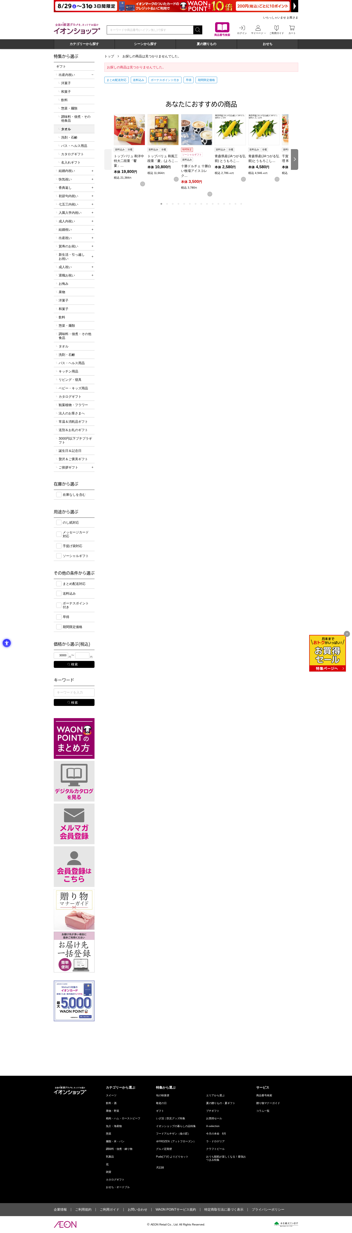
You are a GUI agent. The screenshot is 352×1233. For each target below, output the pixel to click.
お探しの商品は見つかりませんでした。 (151, 56)
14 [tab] (235, 204)
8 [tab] (201, 204)
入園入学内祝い (70, 212)
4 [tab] (178, 204)
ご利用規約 (83, 1209)
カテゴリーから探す (84, 44)
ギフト (61, 66)
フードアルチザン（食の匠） (173, 1133)
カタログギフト (72, 154)
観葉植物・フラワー (73, 405)
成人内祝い (67, 221)
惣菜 (108, 1133)
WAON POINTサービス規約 (176, 1209)
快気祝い (65, 179)
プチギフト (212, 1110)
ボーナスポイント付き (165, 80)
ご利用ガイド (109, 1209)
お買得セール (214, 1118)
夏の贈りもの (206, 44)
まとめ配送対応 (116, 80)
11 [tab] (218, 204)
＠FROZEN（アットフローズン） (176, 1141)
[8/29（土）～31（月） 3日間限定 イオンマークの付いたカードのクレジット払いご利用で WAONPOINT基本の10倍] (176, 6)
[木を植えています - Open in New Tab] (286, 1224)
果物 (62, 292)
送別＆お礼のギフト (73, 430)
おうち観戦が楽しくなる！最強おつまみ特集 (226, 1158)
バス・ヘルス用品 (74, 145)
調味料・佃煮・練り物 (119, 1148)
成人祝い (65, 267)
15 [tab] (241, 204)
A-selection (212, 1126)
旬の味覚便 (162, 1095)
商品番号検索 (264, 1095)
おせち (268, 44)
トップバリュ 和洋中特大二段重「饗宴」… (129, 160)
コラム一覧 (263, 1110)
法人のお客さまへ (72, 413)
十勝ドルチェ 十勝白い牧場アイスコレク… (196, 170)
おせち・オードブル (118, 1187)
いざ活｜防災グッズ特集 (170, 1118)
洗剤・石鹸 (69, 137)
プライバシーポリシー (268, 1209)
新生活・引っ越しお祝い (72, 256)
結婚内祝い (67, 171)
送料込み (138, 80)
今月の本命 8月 (216, 1133)
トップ (109, 56)
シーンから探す (145, 44)
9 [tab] (207, 204)
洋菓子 (66, 83)
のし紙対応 (71, 522)
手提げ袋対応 (72, 546)
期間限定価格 (206, 80)
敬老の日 (161, 1103)
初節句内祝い (68, 196)
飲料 (64, 100)
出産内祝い (67, 74)
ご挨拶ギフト (68, 467)
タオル (63, 346)
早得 (188, 80)
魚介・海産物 (114, 1126)
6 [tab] (190, 204)
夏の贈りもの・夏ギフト (220, 1103)
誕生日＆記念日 (70, 450)
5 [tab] (184, 204)
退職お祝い (67, 275)
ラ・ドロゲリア (215, 1141)
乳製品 (110, 1156)
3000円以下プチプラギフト (75, 440)
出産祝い (65, 238)
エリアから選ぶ (215, 1095)
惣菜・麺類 (69, 108)
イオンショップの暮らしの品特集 (176, 1126)
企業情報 (60, 1209)
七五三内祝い (68, 204)
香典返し (65, 187)
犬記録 (160, 1167)
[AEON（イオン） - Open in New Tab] (65, 1224)
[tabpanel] (130, 150)
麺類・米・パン (115, 1141)
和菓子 (66, 91)
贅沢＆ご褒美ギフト (73, 459)
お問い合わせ (137, 1209)
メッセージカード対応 (76, 534)
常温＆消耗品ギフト (73, 421)
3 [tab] (173, 204)
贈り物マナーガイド (268, 1103)
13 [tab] (230, 204)
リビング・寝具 (70, 379)
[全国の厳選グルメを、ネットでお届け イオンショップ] (77, 28)
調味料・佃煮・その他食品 (75, 118)
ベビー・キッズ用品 (73, 388)
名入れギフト (71, 162)
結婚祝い (65, 229)
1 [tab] (161, 204)
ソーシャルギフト (76, 556)
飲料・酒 (111, 1103)
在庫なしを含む (74, 494)
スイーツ (111, 1095)
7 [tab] (195, 204)
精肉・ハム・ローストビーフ (123, 1118)
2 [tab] (167, 204)
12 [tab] (224, 204)
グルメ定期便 (164, 1148)
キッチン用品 (68, 371)
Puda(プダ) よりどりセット (172, 1156)
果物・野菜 (112, 1110)
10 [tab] (212, 204)
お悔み (63, 283)
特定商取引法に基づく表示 (223, 1209)
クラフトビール (215, 1148)
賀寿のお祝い (68, 246)
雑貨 (108, 1171)
